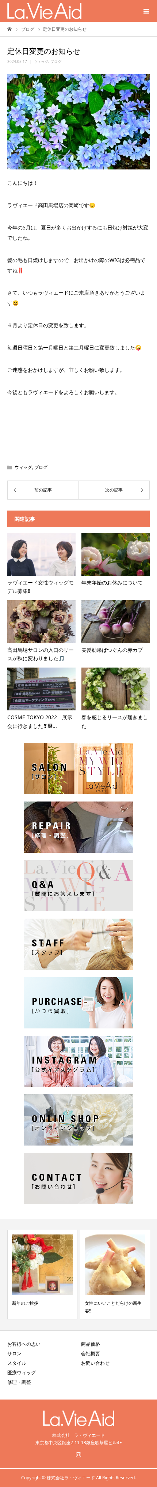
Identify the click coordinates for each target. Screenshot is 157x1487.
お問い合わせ (95, 1363)
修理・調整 (19, 1382)
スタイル (16, 1363)
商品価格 (90, 1344)
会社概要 (90, 1353)
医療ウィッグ (21, 1372)
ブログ (55, 61)
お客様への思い (24, 1344)
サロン (14, 1353)
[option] (43, 1274)
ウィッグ (41, 61)
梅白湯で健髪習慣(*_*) (107, 1303)
